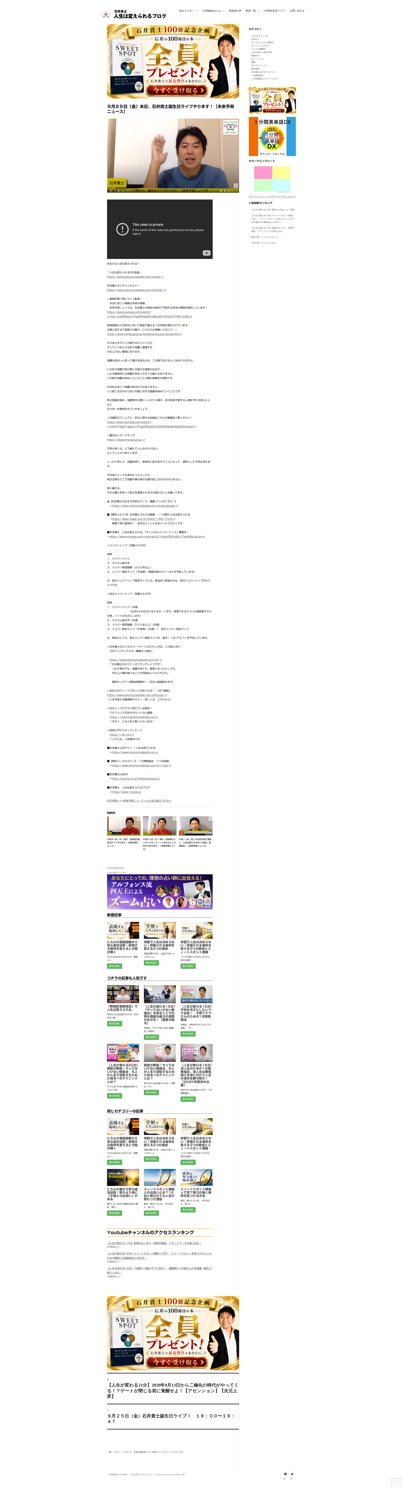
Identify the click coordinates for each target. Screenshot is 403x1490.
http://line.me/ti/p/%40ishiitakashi (134, 778)
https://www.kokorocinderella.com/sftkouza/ (135, 695)
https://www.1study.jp (126, 792)
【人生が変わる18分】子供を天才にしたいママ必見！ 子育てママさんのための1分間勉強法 (196, 1013)
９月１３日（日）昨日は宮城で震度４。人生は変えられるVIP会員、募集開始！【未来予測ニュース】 (195, 842)
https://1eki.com (120, 734)
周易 (253, 62)
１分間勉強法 (257, 75)
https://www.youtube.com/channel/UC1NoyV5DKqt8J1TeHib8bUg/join (156, 536)
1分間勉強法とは (211, 10)
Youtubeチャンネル (116, 873)
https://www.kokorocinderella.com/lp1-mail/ (140, 765)
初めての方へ (186, 10)
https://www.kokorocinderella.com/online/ (134, 277)
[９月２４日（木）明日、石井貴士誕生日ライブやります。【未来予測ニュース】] (124, 825)
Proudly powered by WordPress (168, 1474)
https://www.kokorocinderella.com (134, 752)
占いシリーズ (257, 59)
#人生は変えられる (158, 800)
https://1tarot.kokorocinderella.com (132, 717)
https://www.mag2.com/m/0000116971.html (142, 519)
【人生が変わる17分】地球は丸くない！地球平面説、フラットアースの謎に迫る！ (154, 1243)
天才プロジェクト (259, 65)
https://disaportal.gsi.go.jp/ (124, 439)
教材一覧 (251, 10)
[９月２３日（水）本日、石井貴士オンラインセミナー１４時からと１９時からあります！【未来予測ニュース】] (160, 825)
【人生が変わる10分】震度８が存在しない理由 (272, 209)
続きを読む (114, 966)
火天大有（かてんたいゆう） (264, 243)
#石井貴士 (113, 800)
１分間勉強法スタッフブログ (264, 79)
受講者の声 (235, 10)
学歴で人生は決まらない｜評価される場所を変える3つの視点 (159, 945)
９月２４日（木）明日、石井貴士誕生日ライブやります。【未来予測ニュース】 (123, 842)
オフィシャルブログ (260, 45)
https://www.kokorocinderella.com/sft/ (134, 660)
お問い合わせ (297, 10)
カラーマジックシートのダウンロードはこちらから (272, 196)
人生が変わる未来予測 (261, 52)
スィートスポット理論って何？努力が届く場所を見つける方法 (196, 1192)
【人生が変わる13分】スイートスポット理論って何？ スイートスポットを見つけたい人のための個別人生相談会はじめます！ (272, 218)
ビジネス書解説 (258, 49)
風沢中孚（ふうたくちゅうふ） (265, 237)
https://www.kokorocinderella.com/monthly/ (135, 290)
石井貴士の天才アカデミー (263, 72)
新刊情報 (255, 69)
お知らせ (255, 39)
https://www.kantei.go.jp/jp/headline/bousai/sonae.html (143, 334)
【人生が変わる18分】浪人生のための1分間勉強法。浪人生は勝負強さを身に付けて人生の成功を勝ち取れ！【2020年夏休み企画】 (196, 1075)
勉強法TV (255, 55)
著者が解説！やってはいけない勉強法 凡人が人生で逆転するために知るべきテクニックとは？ (159, 1072)
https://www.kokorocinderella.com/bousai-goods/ (144, 506)
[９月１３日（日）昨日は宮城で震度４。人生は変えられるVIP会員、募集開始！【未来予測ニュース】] (196, 825)
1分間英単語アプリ (274, 10)
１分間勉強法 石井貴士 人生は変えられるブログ (130, 1474)
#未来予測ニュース (133, 800)
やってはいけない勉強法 (262, 42)
